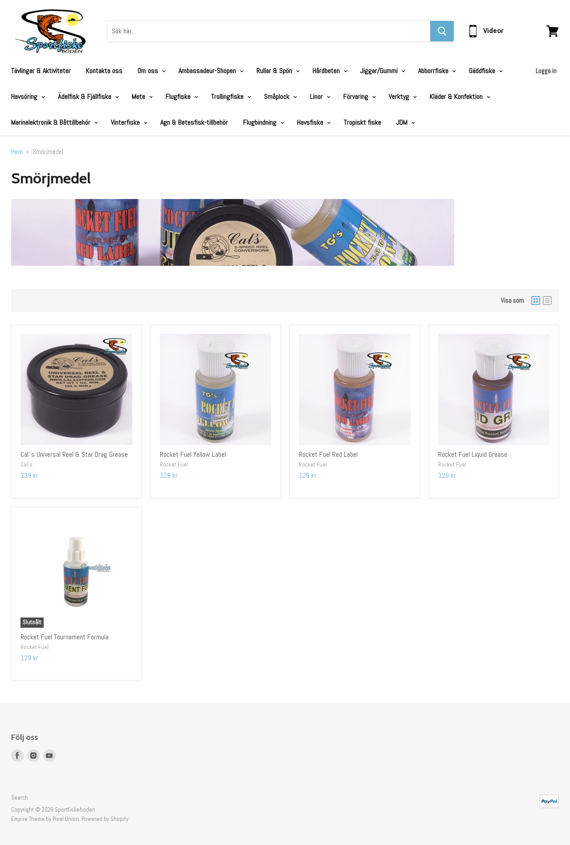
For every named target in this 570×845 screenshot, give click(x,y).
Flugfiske (179, 96)
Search (19, 797)
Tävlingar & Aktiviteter (41, 70)
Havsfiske (311, 122)
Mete (139, 96)
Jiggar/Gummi (379, 70)
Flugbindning (260, 122)
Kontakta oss (104, 70)
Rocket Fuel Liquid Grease (472, 454)
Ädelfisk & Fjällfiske (85, 96)
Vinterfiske (126, 122)
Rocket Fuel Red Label (328, 454)
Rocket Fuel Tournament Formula (64, 637)
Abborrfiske (434, 70)
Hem (17, 152)
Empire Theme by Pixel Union (45, 819)
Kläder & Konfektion (457, 96)
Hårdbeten (327, 70)
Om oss (149, 70)
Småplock (277, 96)
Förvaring (356, 96)
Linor (317, 96)
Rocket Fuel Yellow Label (193, 454)
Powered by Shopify (104, 819)
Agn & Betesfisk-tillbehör (194, 122)
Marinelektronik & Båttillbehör (51, 122)
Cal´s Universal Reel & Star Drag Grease (74, 454)
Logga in (546, 70)
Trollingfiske (228, 96)
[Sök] (442, 31)
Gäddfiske (483, 70)
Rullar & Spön (275, 70)
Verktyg (400, 96)
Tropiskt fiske (362, 122)
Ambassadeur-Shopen (208, 70)
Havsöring (25, 96)
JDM (402, 122)
